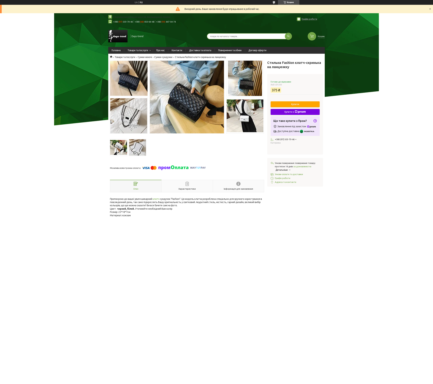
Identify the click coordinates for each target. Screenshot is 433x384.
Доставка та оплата (200, 50)
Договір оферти (257, 50)
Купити (295, 104)
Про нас (160, 50)
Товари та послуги (138, 50)
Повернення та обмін (230, 50)
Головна (116, 50)
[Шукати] (288, 36)
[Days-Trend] (118, 35)
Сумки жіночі (145, 57)
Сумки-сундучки (163, 57)
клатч (156, 199)
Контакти (177, 50)
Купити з (289, 111)
